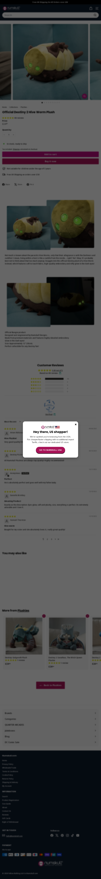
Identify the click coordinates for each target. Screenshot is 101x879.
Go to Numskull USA (50, 450)
